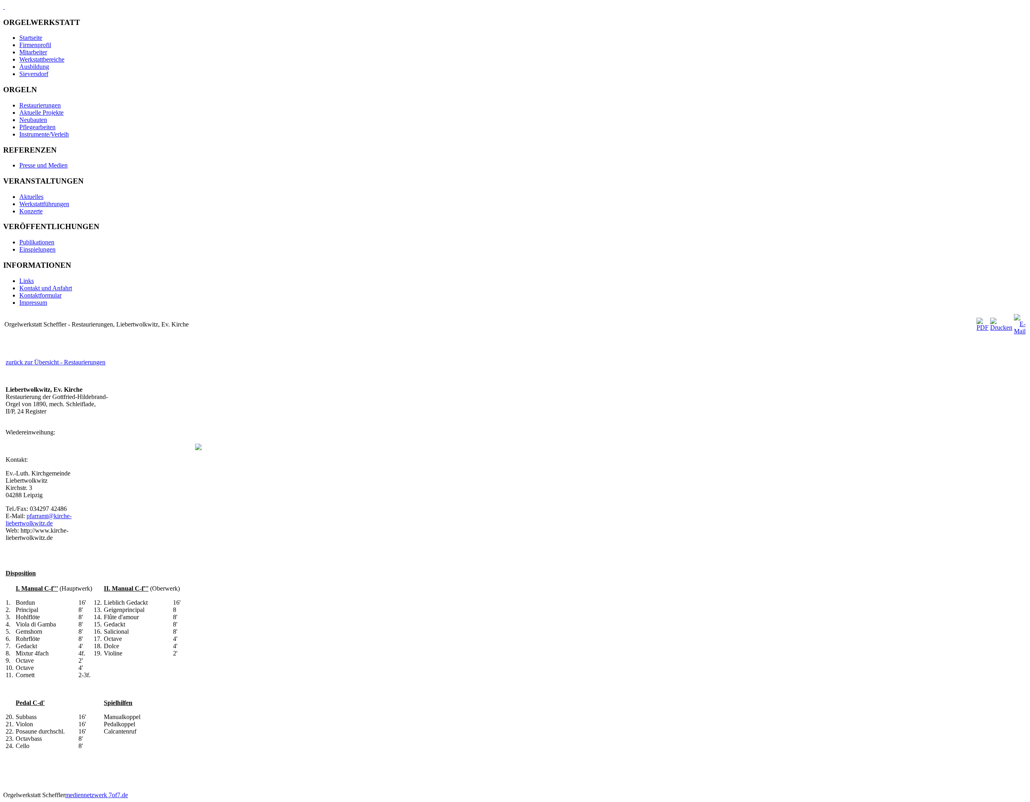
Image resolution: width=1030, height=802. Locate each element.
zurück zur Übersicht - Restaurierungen (55, 362)
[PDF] (982, 327)
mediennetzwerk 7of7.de (96, 795)
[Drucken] (1001, 327)
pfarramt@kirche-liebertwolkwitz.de (39, 520)
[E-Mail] (1020, 331)
